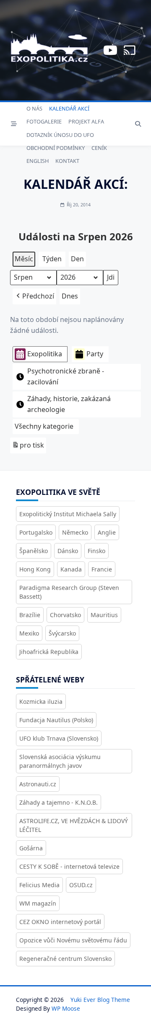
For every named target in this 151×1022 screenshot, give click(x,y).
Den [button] (77, 258)
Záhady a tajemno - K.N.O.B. (58, 802)
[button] (34, 296)
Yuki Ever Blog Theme (100, 1000)
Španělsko (33, 551)
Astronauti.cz (37, 784)
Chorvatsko (65, 615)
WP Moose (66, 1008)
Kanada (71, 569)
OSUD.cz (81, 885)
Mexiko (29, 633)
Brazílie (29, 615)
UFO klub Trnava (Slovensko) (58, 738)
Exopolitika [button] (44, 353)
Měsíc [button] (24, 258)
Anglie (107, 532)
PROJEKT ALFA (86, 121)
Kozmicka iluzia (40, 701)
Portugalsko (35, 532)
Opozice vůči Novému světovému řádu (73, 940)
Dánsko (67, 551)
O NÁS (34, 108)
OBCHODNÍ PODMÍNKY (55, 148)
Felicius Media (39, 885)
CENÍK (99, 148)
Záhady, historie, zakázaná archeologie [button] (69, 404)
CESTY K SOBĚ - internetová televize (69, 866)
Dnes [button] (70, 296)
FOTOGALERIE (44, 121)
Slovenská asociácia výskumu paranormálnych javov (60, 761)
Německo (75, 532)
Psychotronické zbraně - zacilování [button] (65, 376)
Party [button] (94, 353)
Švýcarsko (62, 633)
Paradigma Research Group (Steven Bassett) (69, 592)
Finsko (96, 551)
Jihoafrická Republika (48, 652)
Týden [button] (52, 258)
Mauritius (104, 615)
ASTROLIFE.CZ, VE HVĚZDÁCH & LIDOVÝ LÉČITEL (73, 825)
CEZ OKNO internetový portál (60, 922)
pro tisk (28, 446)
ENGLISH (37, 161)
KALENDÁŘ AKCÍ (69, 108)
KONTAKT (67, 161)
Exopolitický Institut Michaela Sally (67, 514)
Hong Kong (35, 569)
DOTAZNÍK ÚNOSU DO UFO (60, 135)
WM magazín (37, 903)
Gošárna (31, 848)
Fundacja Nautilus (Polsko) (56, 720)
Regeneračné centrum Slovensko (65, 959)
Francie (101, 569)
